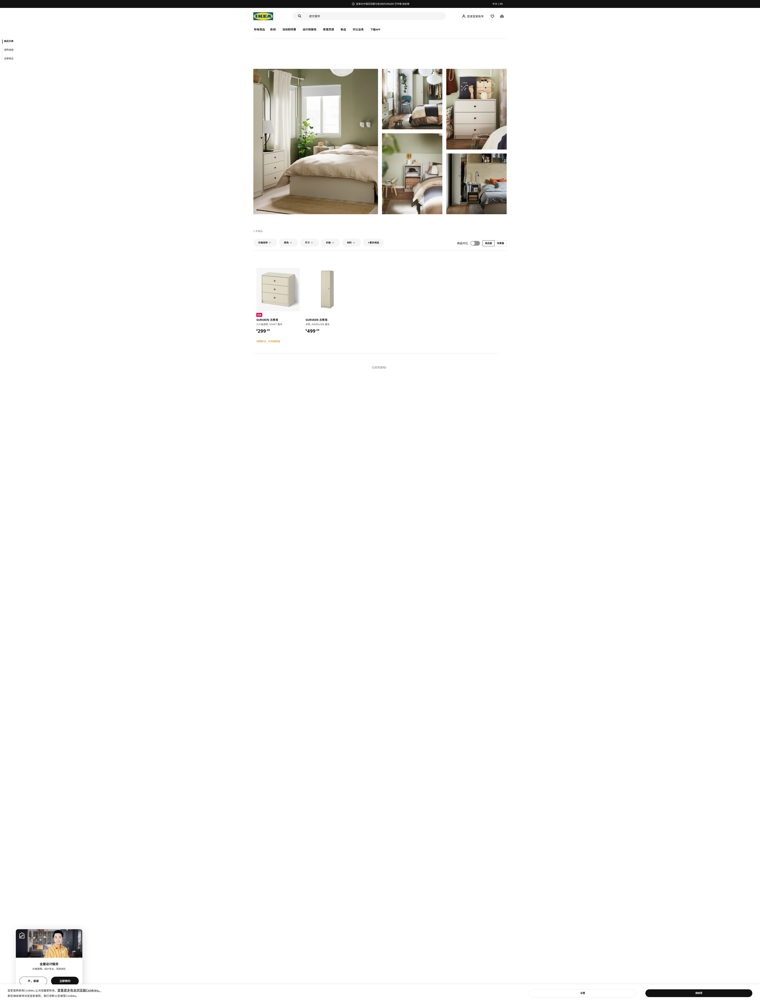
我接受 (698, 993)
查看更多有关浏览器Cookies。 (79, 990)
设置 (582, 993)
